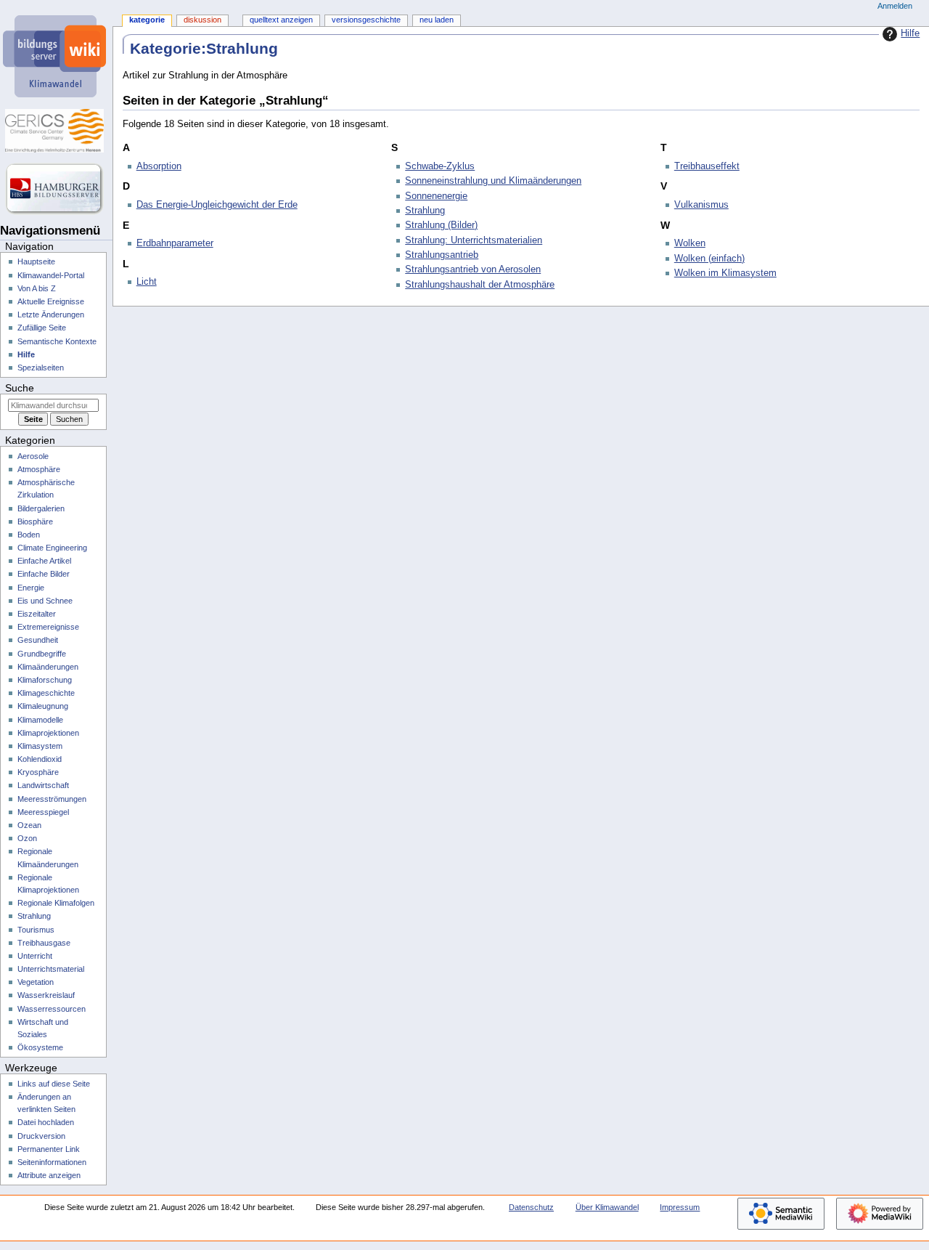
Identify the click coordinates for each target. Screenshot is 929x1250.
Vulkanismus (701, 205)
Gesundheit (37, 640)
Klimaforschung (44, 679)
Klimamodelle (40, 719)
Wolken (689, 243)
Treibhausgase (43, 942)
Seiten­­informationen (51, 1162)
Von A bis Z (36, 288)
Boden (28, 534)
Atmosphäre (38, 469)
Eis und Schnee (45, 600)
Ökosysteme (40, 1047)
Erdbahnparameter (174, 243)
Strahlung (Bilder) (441, 225)
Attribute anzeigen (49, 1175)
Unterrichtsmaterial (50, 969)
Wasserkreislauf (46, 995)
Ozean (29, 825)
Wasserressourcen (51, 1009)
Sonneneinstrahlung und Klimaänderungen (493, 181)
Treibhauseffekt (707, 166)
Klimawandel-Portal (50, 275)
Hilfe (910, 33)
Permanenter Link (48, 1149)
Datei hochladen (45, 1122)
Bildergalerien (41, 508)
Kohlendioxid (39, 759)
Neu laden (437, 19)
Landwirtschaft (43, 785)
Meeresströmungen (51, 799)
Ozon (27, 838)
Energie (30, 587)
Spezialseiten (40, 367)
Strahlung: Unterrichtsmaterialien (473, 240)
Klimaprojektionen (48, 733)
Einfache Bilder (43, 573)
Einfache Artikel (44, 560)
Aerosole (33, 456)
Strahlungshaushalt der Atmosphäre (479, 285)
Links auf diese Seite (53, 1083)
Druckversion (41, 1136)
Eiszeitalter (36, 613)
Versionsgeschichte (366, 19)
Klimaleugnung (42, 706)
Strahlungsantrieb (441, 255)
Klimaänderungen (47, 666)
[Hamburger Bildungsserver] (56, 189)
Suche (19, 388)
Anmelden (894, 5)
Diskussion (202, 19)
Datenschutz (531, 1207)
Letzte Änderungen (50, 314)
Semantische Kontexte (57, 341)
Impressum (680, 1207)
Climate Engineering (52, 547)
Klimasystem (39, 746)
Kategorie (147, 19)
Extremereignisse (48, 626)
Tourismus (35, 929)
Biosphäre (35, 521)
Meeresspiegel (43, 812)
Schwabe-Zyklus (440, 166)
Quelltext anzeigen (281, 19)
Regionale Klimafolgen (55, 902)
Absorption (158, 166)
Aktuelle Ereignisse (50, 301)
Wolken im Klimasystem (725, 273)
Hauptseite (36, 261)
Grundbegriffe (41, 653)
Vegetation (35, 982)
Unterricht (34, 955)
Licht (146, 282)
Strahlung (425, 211)
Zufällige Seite (41, 327)
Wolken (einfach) (709, 258)
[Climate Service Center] (56, 130)
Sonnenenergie (436, 196)
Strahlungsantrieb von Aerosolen (473, 269)
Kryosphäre (38, 772)
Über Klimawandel (607, 1207)
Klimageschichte (46, 693)
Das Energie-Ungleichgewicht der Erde (217, 205)
